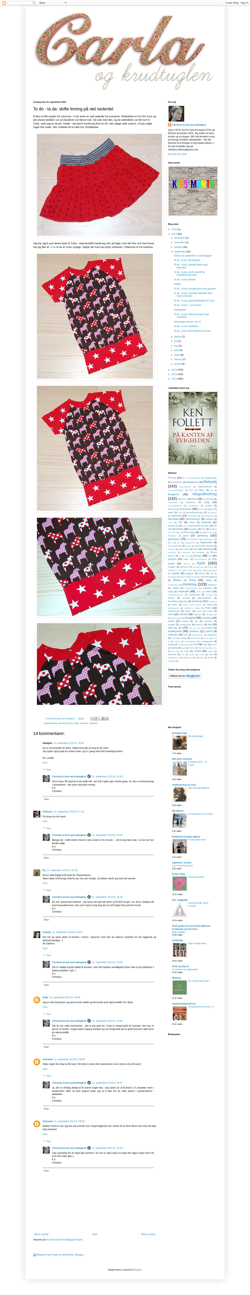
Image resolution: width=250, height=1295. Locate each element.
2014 (174, 369)
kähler (211, 567)
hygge (188, 546)
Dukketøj (206, 522)
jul (210, 555)
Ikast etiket (184, 549)
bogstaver (191, 502)
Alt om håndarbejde (191, 478)
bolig (207, 502)
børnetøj (62, 723)
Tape (205, 644)
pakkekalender (204, 598)
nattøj (170, 591)
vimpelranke (173, 658)
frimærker (172, 536)
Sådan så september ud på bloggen (193, 255)
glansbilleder (192, 539)
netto (198, 592)
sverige (183, 638)
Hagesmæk (206, 542)
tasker (214, 644)
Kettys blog (178, 874)
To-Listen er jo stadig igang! (185, 969)
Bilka (191, 490)
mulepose (212, 585)
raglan (199, 611)
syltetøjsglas (190, 641)
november (180, 242)
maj (176, 345)
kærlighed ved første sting (180, 570)
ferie (203, 529)
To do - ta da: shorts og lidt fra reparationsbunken (189, 273)
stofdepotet (175, 631)
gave (185, 535)
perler (174, 604)
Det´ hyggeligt (180, 900)
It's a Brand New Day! (198, 981)
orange (209, 595)
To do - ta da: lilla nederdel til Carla (192, 331)
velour (201, 654)
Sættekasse (183, 644)
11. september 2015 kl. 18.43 (107, 835)
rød (207, 614)
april (176, 350)
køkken (199, 570)
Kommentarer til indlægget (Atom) (65, 1239)
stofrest (209, 631)
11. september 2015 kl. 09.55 (69, 1121)
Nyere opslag (41, 1234)
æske (210, 657)
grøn (170, 543)
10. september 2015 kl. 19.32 (68, 743)
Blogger (137, 1269)
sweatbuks (195, 638)
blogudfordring (50, 723)
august (178, 336)
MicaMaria (178, 811)
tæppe (210, 651)
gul (178, 543)
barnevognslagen (176, 490)
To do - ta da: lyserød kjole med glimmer (195, 288)
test (183, 648)
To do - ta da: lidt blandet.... (188, 260)
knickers (184, 567)
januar (178, 364)
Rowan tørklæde (196, 877)
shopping (207, 618)
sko (196, 621)
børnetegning (207, 516)
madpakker (196, 577)
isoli (187, 556)
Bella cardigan (178, 932)
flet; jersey (189, 532)
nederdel (93, 723)
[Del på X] (100, 719)
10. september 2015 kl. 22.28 (62, 870)
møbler (175, 588)
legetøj (175, 573)
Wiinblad (200, 658)
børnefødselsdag (195, 512)
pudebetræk (173, 611)
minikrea (84, 723)
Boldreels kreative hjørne (186, 836)
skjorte (185, 621)
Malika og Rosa (184, 580)
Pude (208, 608)
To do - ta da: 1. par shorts (187, 305)
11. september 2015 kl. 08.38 (69, 1059)
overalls (186, 598)
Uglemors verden (181, 862)
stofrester (173, 634)
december (180, 238)
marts (177, 355)
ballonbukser (185, 487)
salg (215, 614)
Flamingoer (180, 309)
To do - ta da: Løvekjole (186, 326)
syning (171, 644)
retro (170, 614)
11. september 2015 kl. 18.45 (107, 962)
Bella (45, 997)
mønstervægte (191, 588)
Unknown (48, 1059)
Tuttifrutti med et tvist (184, 785)
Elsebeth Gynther (200, 526)
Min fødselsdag (195, 736)
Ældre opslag (148, 1234)
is (180, 556)
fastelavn (193, 529)
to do (214, 648)
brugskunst (194, 506)
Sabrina (47, 932)
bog (211, 499)
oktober (178, 247)
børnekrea (212, 512)
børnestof (176, 515)
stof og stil (174, 627)
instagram (200, 552)
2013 (174, 374)
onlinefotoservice (175, 595)
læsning (183, 577)
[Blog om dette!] (96, 719)
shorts (171, 621)
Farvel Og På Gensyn (182, 865)
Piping (209, 604)
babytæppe (192, 482)
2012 (174, 378)
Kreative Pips (179, 733)
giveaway (173, 539)
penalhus (212, 601)
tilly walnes (203, 648)
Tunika (197, 651)
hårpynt (171, 549)
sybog (177, 641)
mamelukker (173, 585)
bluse (194, 499)
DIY (181, 522)
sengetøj (190, 617)
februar (178, 359)
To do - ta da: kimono (185, 279)
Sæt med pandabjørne (198, 788)
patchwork (197, 601)
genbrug (202, 535)
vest (211, 654)
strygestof (212, 635)
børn (180, 512)
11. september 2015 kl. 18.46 (107, 1021)
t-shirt (195, 644)
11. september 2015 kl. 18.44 (107, 897)
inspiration (186, 552)
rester (210, 611)
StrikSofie (177, 940)
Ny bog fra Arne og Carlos (200, 814)
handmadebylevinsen (184, 1003)
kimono (187, 564)
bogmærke (173, 502)
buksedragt (173, 509)
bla (211, 490)
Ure (183, 654)
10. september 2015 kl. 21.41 (69, 811)
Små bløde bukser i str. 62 (187, 321)
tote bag (175, 651)
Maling (209, 580)
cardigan (209, 519)
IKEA (195, 549)
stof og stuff (194, 628)
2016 (174, 229)
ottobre (171, 598)
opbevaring (194, 594)
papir (185, 601)
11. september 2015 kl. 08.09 (64, 997)
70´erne (172, 477)
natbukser (207, 588)
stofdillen (194, 631)
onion (208, 591)
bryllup (208, 505)
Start (94, 1234)
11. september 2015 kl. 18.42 (107, 776)
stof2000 (209, 628)
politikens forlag (192, 608)
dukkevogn (173, 526)
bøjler (170, 512)
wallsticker (187, 658)
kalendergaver (200, 559)
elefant (186, 526)
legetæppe (212, 570)
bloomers (182, 499)
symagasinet (207, 641)
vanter (192, 654)
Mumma (176, 978)
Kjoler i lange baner (197, 943)
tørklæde (172, 654)
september (180, 251)
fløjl (201, 532)
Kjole (76, 723)
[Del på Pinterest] (107, 719)
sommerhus (185, 624)
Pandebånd (173, 601)
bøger (210, 509)
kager (186, 559)
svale (173, 638)
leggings (190, 573)
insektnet (172, 552)
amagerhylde (210, 478)
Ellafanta (47, 811)
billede (201, 490)
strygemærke (197, 635)
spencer (199, 624)
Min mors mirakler (182, 759)
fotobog (210, 532)
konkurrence (198, 567)
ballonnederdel (205, 486)
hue (180, 546)
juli (176, 341)
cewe (170, 522)
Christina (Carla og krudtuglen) (69, 776)
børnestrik (192, 516)
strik (186, 635)
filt (211, 529)
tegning (174, 648)
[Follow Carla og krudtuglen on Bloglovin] (185, 678)
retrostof (183, 614)
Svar (45, 762)
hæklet (198, 546)
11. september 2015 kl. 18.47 (107, 1082)
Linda (53, 247)
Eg (44, 870)
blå (204, 499)
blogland (173, 494)
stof (210, 624)
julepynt (172, 559)
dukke (192, 522)
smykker (208, 621)
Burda (201, 509)
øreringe (171, 661)
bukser (187, 508)
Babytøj (210, 482)
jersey (70, 723)
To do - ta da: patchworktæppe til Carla (194, 300)
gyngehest (190, 543)
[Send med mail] (92, 719)
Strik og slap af (180, 966)
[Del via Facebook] (103, 719)
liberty (202, 573)
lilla (211, 573)
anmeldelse (176, 482)
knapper (172, 567)
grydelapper (208, 539)
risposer (198, 614)
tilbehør (192, 648)
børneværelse (193, 519)
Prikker (177, 284)
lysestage (172, 577)
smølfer (171, 624)
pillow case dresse (192, 605)
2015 (174, 234)
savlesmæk (176, 618)
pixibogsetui (173, 608)
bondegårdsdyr (175, 506)
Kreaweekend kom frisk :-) (200, 1006)
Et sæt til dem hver (197, 839)
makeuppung (210, 577)
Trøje (186, 651)
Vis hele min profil (177, 154)
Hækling (209, 546)
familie (179, 529)
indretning (207, 549)
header (171, 546)
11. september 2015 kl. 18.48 (107, 1148)
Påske (188, 611)
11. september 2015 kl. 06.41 (67, 932)
